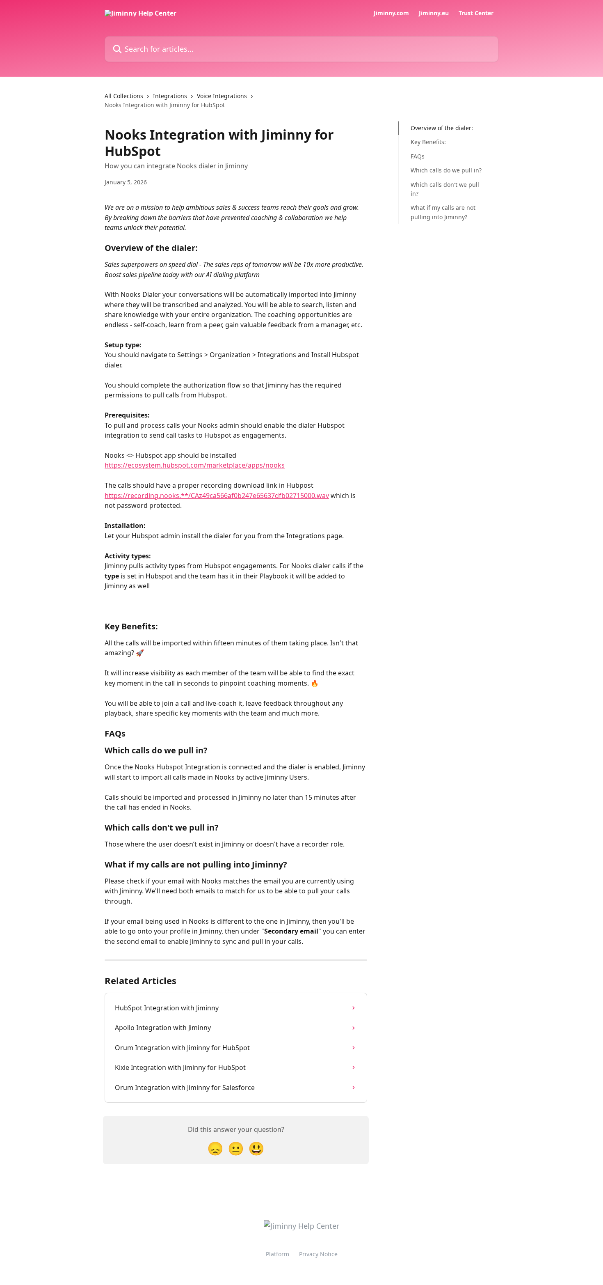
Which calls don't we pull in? (445, 188)
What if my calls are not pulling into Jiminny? (443, 212)
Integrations (170, 96)
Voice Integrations (222, 96)
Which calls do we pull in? (446, 170)
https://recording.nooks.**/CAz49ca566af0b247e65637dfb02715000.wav (217, 495)
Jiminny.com (391, 13)
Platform (277, 1254)
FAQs (418, 156)
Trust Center (476, 13)
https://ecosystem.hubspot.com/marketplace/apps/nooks (195, 465)
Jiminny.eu (434, 13)
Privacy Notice (318, 1254)
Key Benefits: (428, 142)
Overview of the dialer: (442, 128)
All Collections (124, 96)
